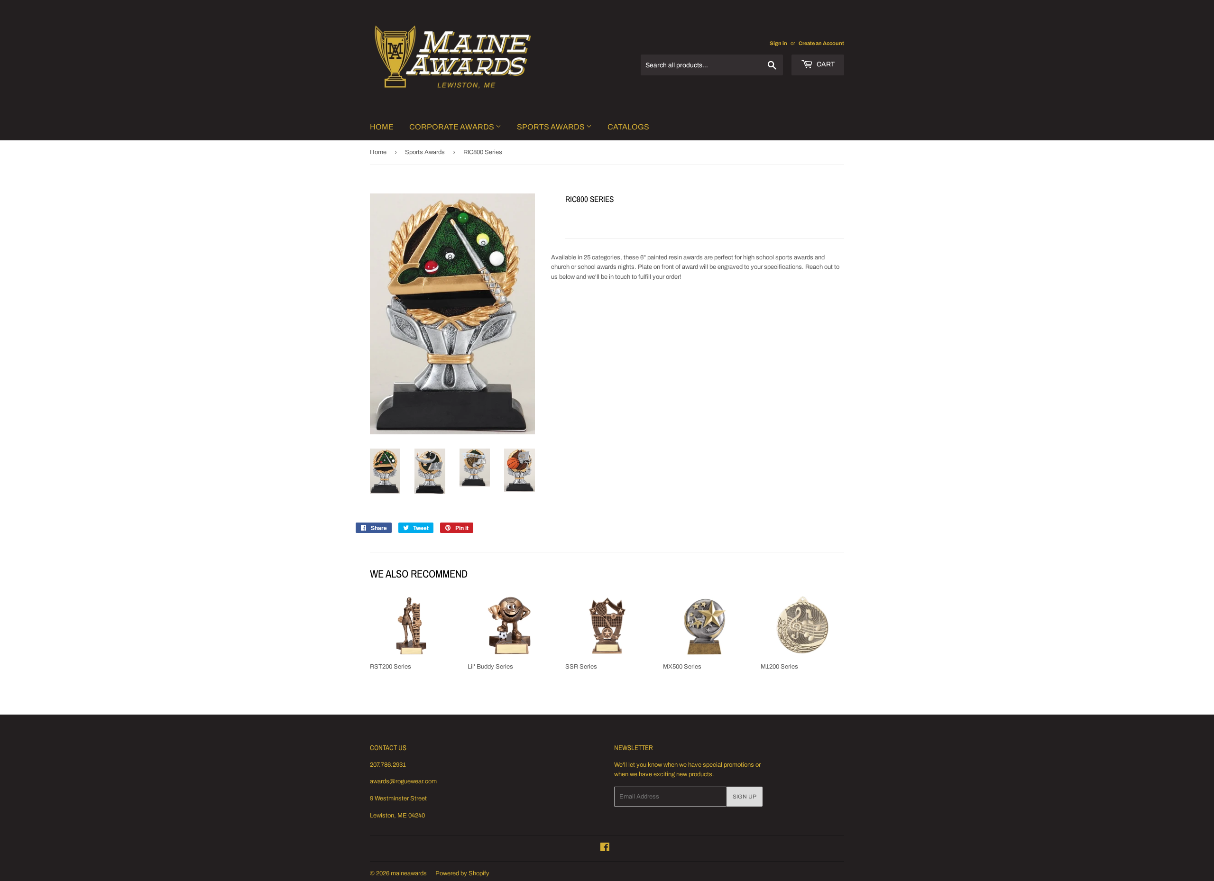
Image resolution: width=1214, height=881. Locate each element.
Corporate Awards (452, 127)
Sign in (778, 43)
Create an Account (821, 43)
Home (382, 127)
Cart (825, 64)
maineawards (409, 873)
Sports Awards (551, 127)
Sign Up (744, 796)
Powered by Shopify (462, 873)
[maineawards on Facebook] (605, 848)
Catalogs (628, 127)
